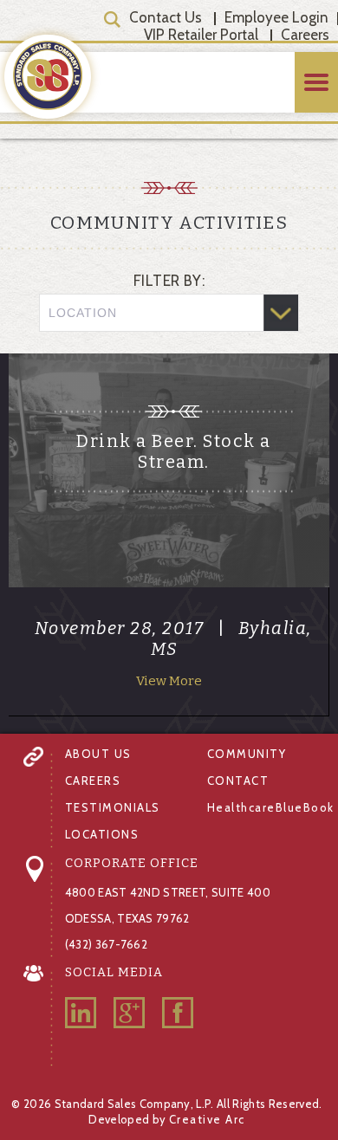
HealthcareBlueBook (271, 807)
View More (169, 681)
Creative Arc (207, 1119)
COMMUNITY (247, 754)
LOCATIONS (102, 834)
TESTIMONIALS (112, 807)
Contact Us (165, 17)
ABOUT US (98, 754)
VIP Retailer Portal (201, 34)
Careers (305, 34)
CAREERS (93, 780)
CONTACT (238, 780)
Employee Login (276, 17)
